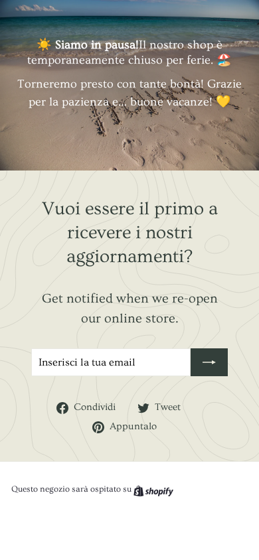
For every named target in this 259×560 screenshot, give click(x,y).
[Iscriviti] (209, 362)
